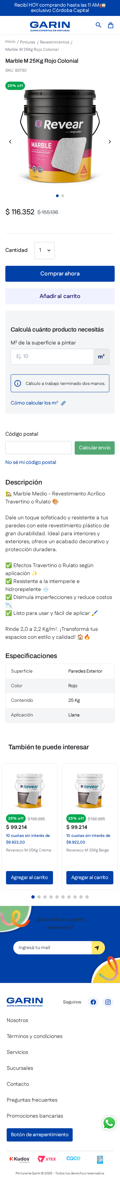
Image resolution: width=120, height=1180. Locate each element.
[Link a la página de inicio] (12, 42)
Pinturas (28, 42)
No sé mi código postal (30, 462)
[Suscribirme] (98, 947)
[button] (29, 826)
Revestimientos (54, 42)
